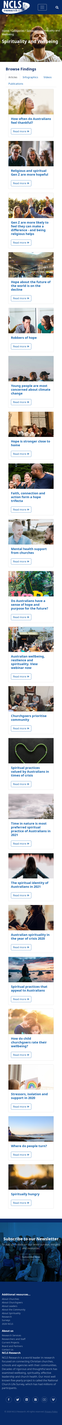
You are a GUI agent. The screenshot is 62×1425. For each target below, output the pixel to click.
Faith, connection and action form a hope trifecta (28, 497)
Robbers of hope (24, 337)
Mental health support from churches (29, 551)
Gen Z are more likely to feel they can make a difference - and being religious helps (29, 228)
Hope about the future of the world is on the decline (31, 286)
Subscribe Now (31, 1257)
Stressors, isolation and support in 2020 (29, 1096)
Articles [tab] (12, 77)
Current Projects (10, 1342)
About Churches (10, 1298)
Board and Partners (12, 1346)
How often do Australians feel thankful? (31, 121)
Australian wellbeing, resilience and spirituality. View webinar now (28, 662)
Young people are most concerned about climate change (30, 389)
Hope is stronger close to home (30, 443)
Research (7, 1316)
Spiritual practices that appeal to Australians (29, 988)
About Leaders (9, 1306)
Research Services (11, 1335)
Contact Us (7, 1349)
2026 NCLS (7, 1323)
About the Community (13, 1309)
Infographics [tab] (30, 77)
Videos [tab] (48, 77)
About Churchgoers (12, 1302)
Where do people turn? (29, 1146)
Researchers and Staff (13, 1338)
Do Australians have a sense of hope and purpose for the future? (29, 605)
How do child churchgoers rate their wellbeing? (29, 1042)
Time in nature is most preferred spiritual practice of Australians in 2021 (31, 829)
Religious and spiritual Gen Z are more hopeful (29, 173)
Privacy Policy (51, 1411)
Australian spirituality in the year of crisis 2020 (30, 937)
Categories (17, 30)
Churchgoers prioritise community (29, 718)
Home (5, 30)
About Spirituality (11, 1313)
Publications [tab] (15, 83)
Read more (19, 131)
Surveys (6, 1320)
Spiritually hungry (25, 1194)
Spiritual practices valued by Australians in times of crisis (30, 771)
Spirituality (33, 30)
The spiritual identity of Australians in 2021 (29, 885)
